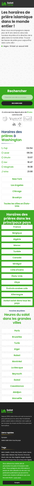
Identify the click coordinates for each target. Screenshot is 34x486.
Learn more (17, 477)
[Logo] (7, 411)
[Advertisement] (17, 65)
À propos (4, 437)
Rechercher (17, 103)
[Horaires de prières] (7, 4)
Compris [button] (17, 482)
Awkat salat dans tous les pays (11, 440)
